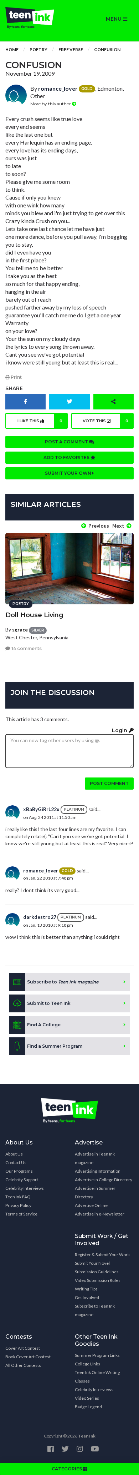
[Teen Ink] (34, 18)
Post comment (109, 783)
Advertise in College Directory (103, 1179)
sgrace (20, 629)
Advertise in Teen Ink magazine (95, 1158)
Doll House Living (34, 615)
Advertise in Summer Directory (95, 1192)
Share (14, 388)
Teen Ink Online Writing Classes (97, 1377)
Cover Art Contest (22, 1348)
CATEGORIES (67, 1468)
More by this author (51, 103)
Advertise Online (91, 1205)
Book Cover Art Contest (28, 1356)
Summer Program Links (97, 1355)
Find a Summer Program (54, 1046)
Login (120, 730)
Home (12, 49)
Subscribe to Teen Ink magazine (95, 1310)
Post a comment (67, 441)
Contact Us (15, 1162)
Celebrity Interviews (24, 1188)
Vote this (105, 420)
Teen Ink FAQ (18, 1196)
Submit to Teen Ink (49, 1003)
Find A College (44, 1024)
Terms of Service (21, 1214)
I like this (40, 420)
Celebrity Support (21, 1179)
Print (16, 377)
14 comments (26, 648)
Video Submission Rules (97, 1280)
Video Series (87, 1398)
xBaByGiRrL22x (41, 809)
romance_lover (58, 88)
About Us (14, 1154)
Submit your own (68, 473)
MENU (114, 19)
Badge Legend (88, 1406)
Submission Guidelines (97, 1271)
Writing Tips (86, 1289)
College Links (87, 1363)
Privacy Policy (18, 1205)
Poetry (38, 49)
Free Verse (70, 49)
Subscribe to (62, 982)
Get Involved (87, 1297)
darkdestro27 (39, 917)
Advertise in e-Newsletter (99, 1214)
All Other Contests (23, 1365)
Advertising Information (97, 1171)
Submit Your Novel (92, 1263)
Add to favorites (67, 457)
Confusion (107, 49)
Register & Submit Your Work (102, 1254)
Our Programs (19, 1171)
